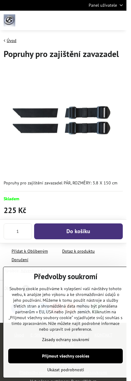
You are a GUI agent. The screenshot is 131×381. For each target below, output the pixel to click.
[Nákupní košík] (104, 20)
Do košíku (78, 231)
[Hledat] (90, 20)
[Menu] (119, 20)
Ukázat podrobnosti (65, 369)
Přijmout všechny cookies (65, 356)
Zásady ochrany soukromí (65, 339)
